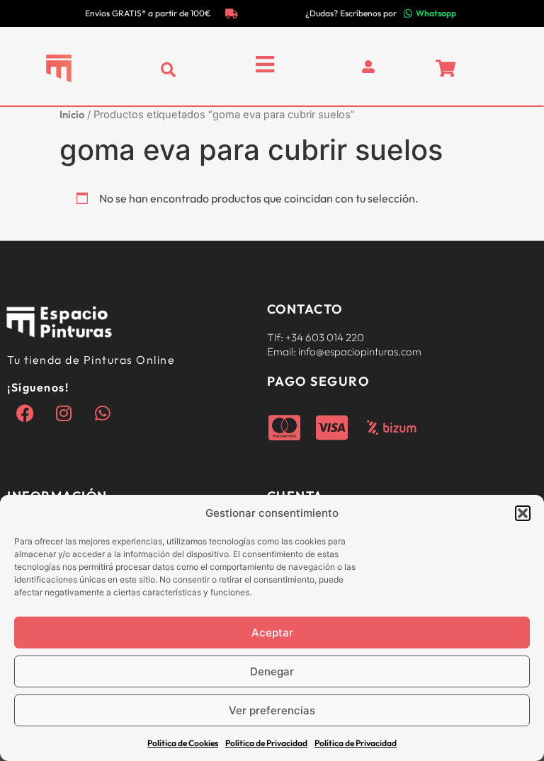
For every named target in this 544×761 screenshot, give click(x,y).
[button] (523, 513)
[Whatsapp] (102, 413)
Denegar (272, 671)
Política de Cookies (182, 743)
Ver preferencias (272, 710)
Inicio (72, 114)
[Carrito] (445, 68)
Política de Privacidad (266, 743)
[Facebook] (24, 413)
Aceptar (272, 632)
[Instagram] (63, 413)
